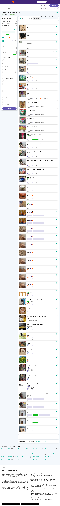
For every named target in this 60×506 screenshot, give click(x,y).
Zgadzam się (12, 503)
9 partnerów (17, 488)
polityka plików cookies (34, 499)
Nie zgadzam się (31, 503)
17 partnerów (20, 487)
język (12, 467)
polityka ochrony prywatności (46, 499)
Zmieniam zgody (49, 503)
